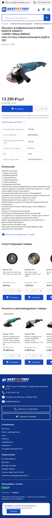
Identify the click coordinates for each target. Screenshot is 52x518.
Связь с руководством (11, 432)
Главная (5, 23)
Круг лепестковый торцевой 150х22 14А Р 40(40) (33, 274)
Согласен (13, 511)
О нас (4, 435)
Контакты (5, 429)
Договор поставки (9, 465)
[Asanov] (15, 492)
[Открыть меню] (48, 9)
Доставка (5, 462)
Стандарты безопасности (12, 449)
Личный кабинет (9, 459)
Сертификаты (7, 442)
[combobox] (26, 17)
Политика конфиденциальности (15, 475)
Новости (5, 439)
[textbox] (24, 18)
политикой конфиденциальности (18, 508)
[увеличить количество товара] (46, 109)
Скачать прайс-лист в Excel (13, 472)
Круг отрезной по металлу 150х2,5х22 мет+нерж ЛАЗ (12, 273)
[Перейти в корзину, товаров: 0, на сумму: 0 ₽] (43, 9)
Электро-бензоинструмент (21, 23)
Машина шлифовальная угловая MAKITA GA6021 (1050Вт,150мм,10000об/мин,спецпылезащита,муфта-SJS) (12, 340)
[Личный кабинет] (38, 9)
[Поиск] (47, 18)
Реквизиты (6, 445)
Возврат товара (8, 469)
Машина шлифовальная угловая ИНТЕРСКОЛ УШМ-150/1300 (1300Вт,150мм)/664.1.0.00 (34, 339)
